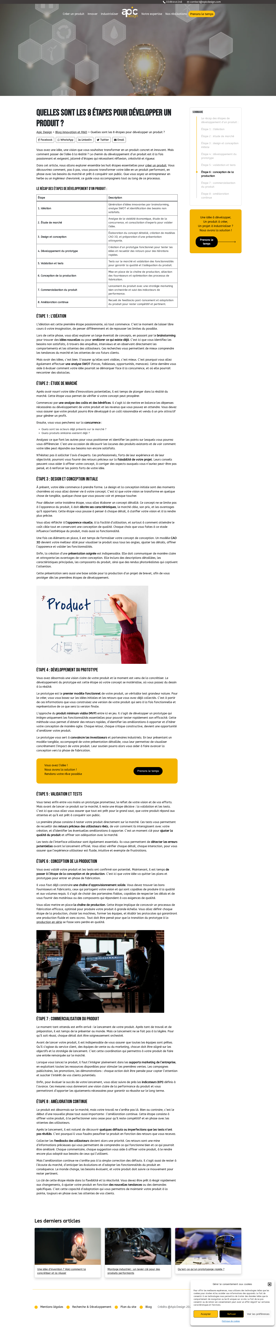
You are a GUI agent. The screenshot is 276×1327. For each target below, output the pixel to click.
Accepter (206, 1314)
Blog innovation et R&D (71, 132)
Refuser (231, 1314)
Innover (93, 14)
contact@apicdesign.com (205, 1)
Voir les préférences (258, 1314)
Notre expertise (151, 14)
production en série (49, 922)
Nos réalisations (176, 14)
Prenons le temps (201, 14)
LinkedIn (86, 139)
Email (120, 139)
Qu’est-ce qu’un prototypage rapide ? (201, 1269)
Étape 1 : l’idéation (212, 129)
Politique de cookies (231, 1321)
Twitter (104, 139)
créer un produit (155, 165)
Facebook (46, 139)
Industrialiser (109, 14)
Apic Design (44, 132)
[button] (269, 1284)
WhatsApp (67, 139)
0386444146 (173, 1)
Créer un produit (73, 14)
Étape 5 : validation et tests (218, 165)
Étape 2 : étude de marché (217, 136)
